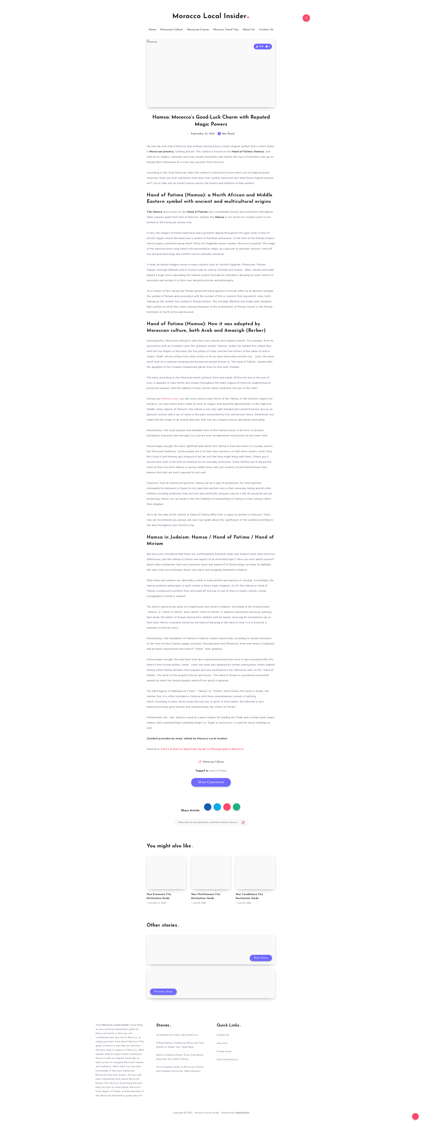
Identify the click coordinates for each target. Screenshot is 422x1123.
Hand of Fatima (218, 770)
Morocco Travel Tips (226, 29)
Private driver (224, 1051)
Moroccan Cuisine (198, 29)
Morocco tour (169, 398)
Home (152, 29)
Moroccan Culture (171, 29)
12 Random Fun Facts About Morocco (177, 1035)
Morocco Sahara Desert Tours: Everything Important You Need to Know (179, 1057)
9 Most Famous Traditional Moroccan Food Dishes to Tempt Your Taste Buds (180, 1045)
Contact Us (266, 29)
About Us (249, 29)
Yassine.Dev (242, 1112)
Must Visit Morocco (227, 1059)
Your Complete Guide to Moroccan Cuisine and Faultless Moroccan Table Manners (180, 1069)
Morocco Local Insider (209, 16)
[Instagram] (115, 18)
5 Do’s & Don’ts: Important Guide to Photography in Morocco (202, 749)
